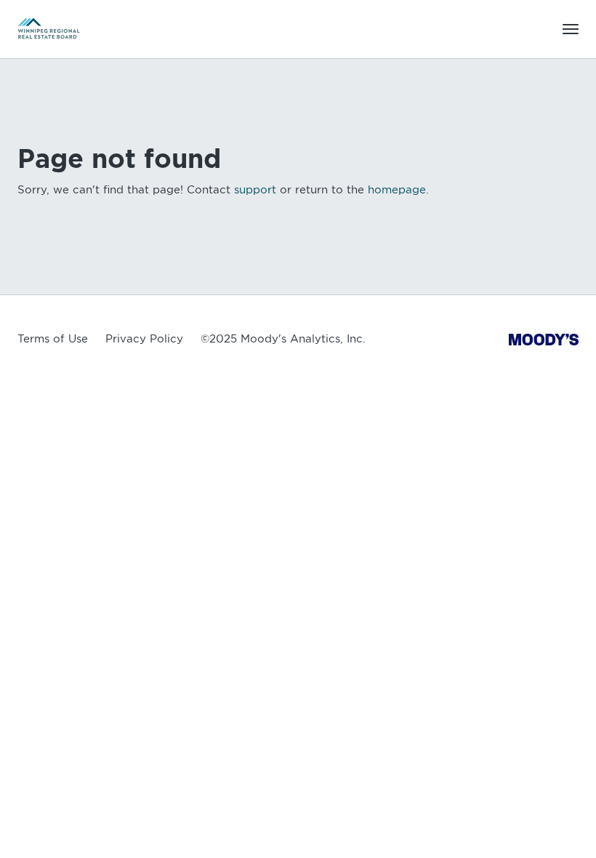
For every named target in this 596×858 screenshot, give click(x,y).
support (255, 189)
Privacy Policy (144, 338)
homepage (397, 189)
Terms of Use (52, 338)
